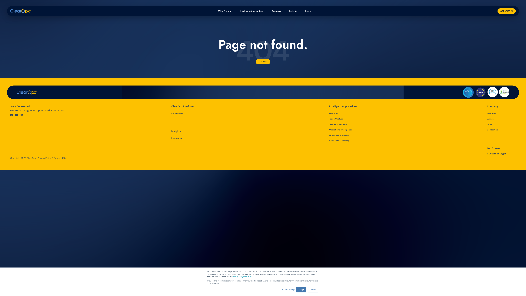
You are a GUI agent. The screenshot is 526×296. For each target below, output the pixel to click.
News (489, 124)
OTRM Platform (225, 11)
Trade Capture (336, 119)
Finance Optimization (339, 135)
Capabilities (177, 113)
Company (276, 11)
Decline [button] (313, 289)
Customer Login (496, 153)
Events (490, 119)
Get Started (506, 11)
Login (308, 11)
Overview (333, 113)
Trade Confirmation (338, 124)
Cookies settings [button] (288, 289)
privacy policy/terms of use (242, 276)
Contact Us (492, 130)
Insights (293, 11)
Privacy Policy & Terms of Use (52, 158)
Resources (176, 138)
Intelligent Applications (251, 11)
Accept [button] (301, 289)
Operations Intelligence (340, 130)
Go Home (263, 61)
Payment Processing (339, 141)
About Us (491, 113)
